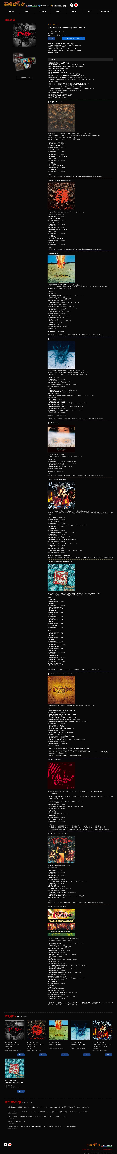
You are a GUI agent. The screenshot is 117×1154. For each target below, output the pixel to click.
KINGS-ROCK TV (105, 11)
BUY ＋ (51, 38)
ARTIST (58, 11)
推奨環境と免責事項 (108, 1149)
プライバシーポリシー (96, 1149)
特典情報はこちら (25, 78)
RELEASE (42, 11)
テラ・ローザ (53, 24)
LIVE (89, 11)
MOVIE (74, 11)
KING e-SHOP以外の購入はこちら (75, 38)
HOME (11, 11)
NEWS (27, 11)
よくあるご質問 (85, 1149)
